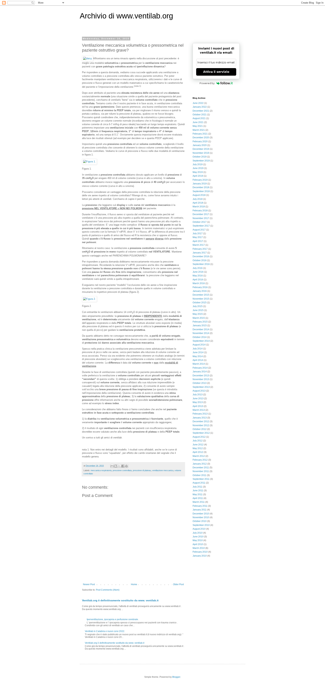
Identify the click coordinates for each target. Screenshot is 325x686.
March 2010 (199, 548)
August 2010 (199, 529)
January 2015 (200, 325)
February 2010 (200, 552)
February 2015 (200, 321)
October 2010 (200, 521)
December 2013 (201, 375)
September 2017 (201, 225)
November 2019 (201, 153)
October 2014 (200, 337)
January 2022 (200, 107)
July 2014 (198, 348)
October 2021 (200, 114)
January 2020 (200, 145)
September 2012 (201, 433)
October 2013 (200, 383)
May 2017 (198, 237)
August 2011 (199, 482)
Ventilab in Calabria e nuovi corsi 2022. (105, 631)
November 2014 (201, 333)
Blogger (176, 677)
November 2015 (201, 298)
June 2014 (198, 352)
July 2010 (198, 533)
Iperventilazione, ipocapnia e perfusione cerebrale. (113, 619)
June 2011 (198, 490)
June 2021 (198, 122)
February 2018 (200, 210)
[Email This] (112, 466)
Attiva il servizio (216, 72)
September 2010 (201, 525)
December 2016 (201, 256)
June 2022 (198, 103)
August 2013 (199, 390)
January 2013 (200, 417)
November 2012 (201, 425)
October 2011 (199, 475)
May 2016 (198, 275)
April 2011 (198, 498)
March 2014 (199, 364)
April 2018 (198, 203)
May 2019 (198, 172)
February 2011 (200, 506)
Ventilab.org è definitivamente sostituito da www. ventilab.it (120, 600)
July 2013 (198, 394)
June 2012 (198, 444)
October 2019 (200, 156)
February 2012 (200, 460)
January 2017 (200, 252)
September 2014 (201, 341)
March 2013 (199, 410)
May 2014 (198, 356)
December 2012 (201, 421)
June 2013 (198, 398)
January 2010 (200, 555)
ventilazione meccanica (162, 470)
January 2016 (200, 291)
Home (134, 584)
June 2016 (198, 272)
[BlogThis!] (116, 466)
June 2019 (198, 168)
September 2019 (201, 160)
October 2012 (200, 429)
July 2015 (198, 306)
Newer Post (89, 584)
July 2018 (198, 199)
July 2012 (198, 440)
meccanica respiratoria (101, 470)
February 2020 (200, 141)
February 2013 (200, 413)
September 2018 (201, 191)
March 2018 (199, 206)
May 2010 (198, 540)
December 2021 (201, 111)
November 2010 (201, 517)
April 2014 (198, 360)
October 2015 (200, 302)
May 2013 (198, 402)
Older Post (178, 584)
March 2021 (199, 130)
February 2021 (200, 133)
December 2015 (201, 295)
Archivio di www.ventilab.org (126, 16)
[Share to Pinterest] (126, 466)
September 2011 (201, 479)
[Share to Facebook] (123, 466)
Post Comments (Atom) (107, 590)
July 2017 (198, 233)
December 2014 (201, 329)
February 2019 (200, 180)
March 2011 (199, 502)
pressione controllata (122, 470)
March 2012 (199, 456)
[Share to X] (119, 466)
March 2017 (199, 245)
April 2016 (198, 279)
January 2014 (200, 371)
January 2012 (200, 463)
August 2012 (199, 437)
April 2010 (198, 544)
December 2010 (201, 513)
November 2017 (201, 218)
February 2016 (200, 287)
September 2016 (201, 264)
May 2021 (198, 126)
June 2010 (198, 536)
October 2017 (200, 222)
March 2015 (199, 318)
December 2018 (201, 187)
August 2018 (199, 195)
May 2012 (198, 448)
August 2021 (199, 118)
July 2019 (198, 164)
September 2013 (201, 387)
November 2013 (201, 379)
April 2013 (198, 406)
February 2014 (200, 368)
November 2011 (201, 471)
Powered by (207, 83)
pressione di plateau (142, 470)
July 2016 (198, 268)
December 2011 (201, 467)
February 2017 (200, 249)
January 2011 (200, 509)
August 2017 (199, 229)
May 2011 (198, 494)
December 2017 (201, 214)
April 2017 (198, 241)
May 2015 (198, 314)
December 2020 (201, 137)
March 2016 (199, 283)
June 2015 (198, 310)
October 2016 (200, 260)
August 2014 (199, 344)
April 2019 (198, 176)
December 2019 (201, 149)
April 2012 (198, 452)
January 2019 (200, 183)
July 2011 (197, 486)
